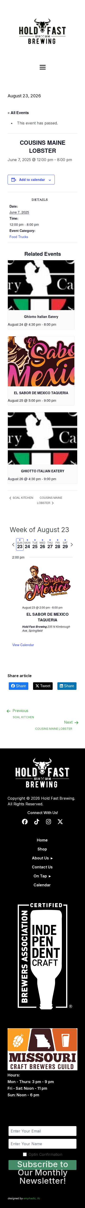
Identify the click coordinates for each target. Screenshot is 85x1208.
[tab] (20, 544)
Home (42, 840)
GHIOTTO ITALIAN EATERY (42, 471)
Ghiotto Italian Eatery (41, 316)
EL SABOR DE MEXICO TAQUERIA (41, 392)
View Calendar (23, 644)
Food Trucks (18, 236)
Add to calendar (32, 179)
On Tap (40, 876)
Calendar (42, 885)
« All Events (18, 112)
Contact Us (42, 867)
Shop (42, 849)
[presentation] (41, 285)
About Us (40, 858)
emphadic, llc (31, 1198)
